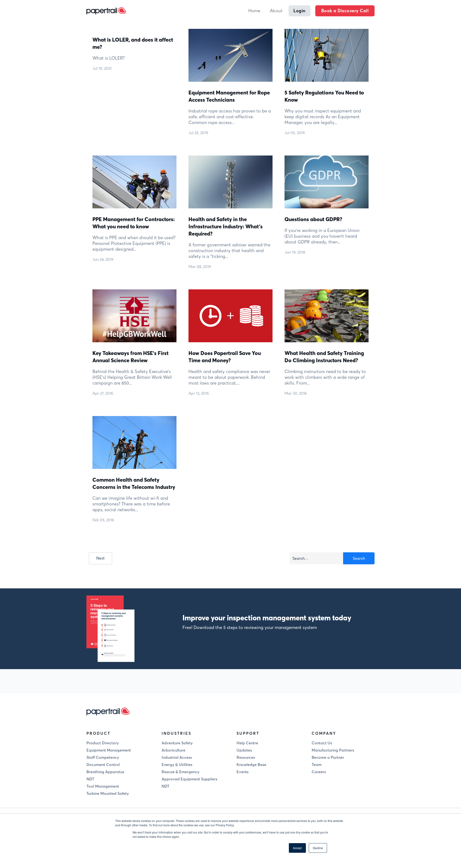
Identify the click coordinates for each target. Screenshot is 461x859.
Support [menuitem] (248, 733)
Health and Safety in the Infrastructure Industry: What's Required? (225, 226)
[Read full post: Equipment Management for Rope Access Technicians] (230, 54)
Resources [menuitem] (246, 757)
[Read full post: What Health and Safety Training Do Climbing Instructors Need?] (327, 315)
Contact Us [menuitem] (322, 743)
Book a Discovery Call (345, 10)
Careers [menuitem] (319, 771)
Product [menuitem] (98, 733)
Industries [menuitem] (176, 733)
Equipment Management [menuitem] (108, 750)
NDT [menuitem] (90, 779)
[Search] (359, 558)
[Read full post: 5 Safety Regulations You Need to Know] (327, 54)
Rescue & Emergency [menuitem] (181, 771)
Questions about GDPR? (313, 219)
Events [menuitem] (243, 771)
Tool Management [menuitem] (102, 786)
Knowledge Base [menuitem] (251, 764)
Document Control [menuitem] (103, 764)
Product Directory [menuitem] (102, 743)
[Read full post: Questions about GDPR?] (327, 181)
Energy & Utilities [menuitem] (177, 764)
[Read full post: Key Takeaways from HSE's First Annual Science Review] (134, 315)
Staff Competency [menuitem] (102, 757)
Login (299, 10)
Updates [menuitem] (244, 750)
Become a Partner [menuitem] (328, 757)
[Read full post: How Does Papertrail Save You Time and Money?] (230, 315)
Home (254, 10)
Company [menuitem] (324, 733)
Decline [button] (318, 848)
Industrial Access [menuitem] (177, 757)
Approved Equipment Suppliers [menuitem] (189, 779)
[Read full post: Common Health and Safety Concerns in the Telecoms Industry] (134, 442)
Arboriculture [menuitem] (173, 750)
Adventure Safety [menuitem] (177, 743)
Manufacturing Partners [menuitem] (333, 750)
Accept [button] (297, 848)
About (276, 10)
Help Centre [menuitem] (247, 743)
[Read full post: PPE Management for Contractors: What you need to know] (134, 181)
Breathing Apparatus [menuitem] (105, 771)
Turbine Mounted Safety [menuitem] (107, 793)
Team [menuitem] (316, 764)
